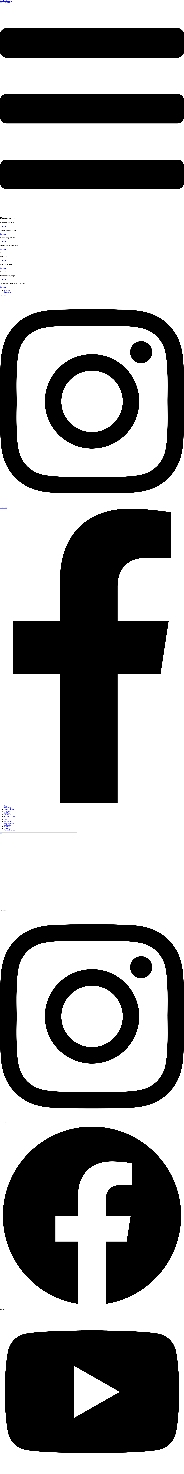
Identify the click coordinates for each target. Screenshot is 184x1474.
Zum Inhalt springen (6, 1)
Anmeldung (7, 808)
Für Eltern (7, 813)
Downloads (7, 814)
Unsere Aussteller (9, 809)
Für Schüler (7, 811)
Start (5, 806)
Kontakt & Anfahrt (9, 816)
